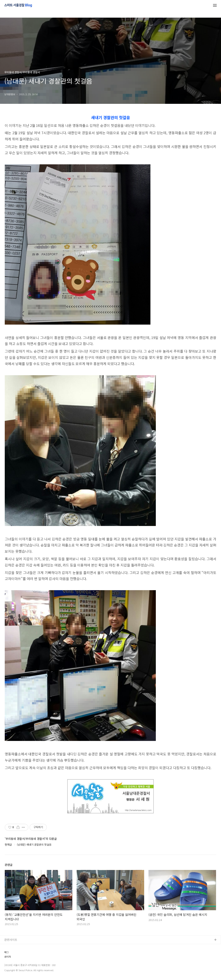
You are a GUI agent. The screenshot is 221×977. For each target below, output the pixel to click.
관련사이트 (10, 940)
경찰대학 (10, 954)
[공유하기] (18, 827)
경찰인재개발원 (14, 961)
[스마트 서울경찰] (18, 5)
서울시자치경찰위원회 (17, 947)
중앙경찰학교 (12, 968)
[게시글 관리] (23, 827)
